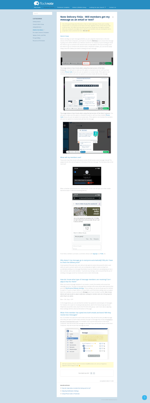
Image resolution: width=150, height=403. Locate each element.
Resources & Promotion (39, 40)
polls (101, 254)
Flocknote (104, 399)
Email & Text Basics (38, 30)
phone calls (68, 72)
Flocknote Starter (49, 7)
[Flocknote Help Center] (43, 3)
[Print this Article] (113, 17)
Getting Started (36, 21)
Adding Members (37, 27)
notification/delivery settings (75, 288)
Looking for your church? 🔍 (97, 7)
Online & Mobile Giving (79, 7)
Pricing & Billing (36, 38)
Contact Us (112, 7)
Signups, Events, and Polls (39, 35)
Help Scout (115, 399)
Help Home (37, 7)
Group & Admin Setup (38, 24)
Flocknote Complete (63, 7)
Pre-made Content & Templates (41, 32)
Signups (95, 254)
